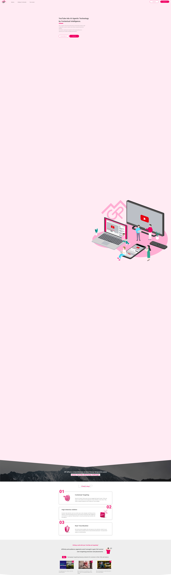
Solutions (12, 2)
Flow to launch (32, 2)
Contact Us (165, 1)
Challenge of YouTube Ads (22, 2)
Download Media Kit (63, 36)
